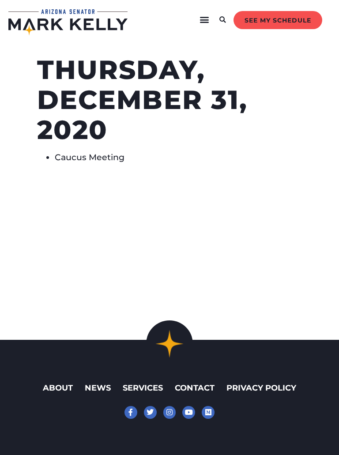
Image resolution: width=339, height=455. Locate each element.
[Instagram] (169, 412)
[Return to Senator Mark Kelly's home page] (68, 32)
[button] (204, 20)
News (98, 388)
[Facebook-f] (130, 412)
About (58, 388)
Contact (195, 388)
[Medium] (208, 412)
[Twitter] (150, 412)
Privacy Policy (261, 388)
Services (143, 388)
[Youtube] (188, 412)
